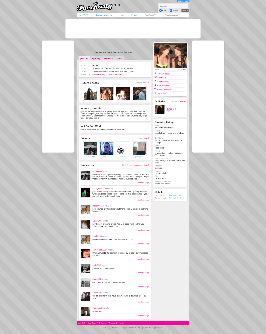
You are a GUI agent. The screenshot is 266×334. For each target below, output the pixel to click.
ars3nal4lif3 (97, 221)
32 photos (182, 70)
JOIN (187, 1)
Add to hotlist (162, 81)
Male (123, 15)
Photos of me (172, 109)
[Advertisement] (133, 28)
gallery (96, 58)
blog (119, 58)
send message (143, 183)
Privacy (121, 323)
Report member (164, 89)
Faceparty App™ (172, 15)
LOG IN (180, 1)
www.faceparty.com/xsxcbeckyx (106, 74)
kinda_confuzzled (100, 188)
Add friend (161, 77)
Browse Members (104, 15)
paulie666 (96, 279)
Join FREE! (83, 15)
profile (84, 58)
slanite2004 (97, 293)
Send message (163, 73)
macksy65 (97, 206)
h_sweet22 (90, 157)
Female (134, 15)
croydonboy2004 (99, 250)
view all (146, 83)
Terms (103, 323)
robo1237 (106, 157)
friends (108, 58)
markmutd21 (98, 308)
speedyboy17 (139, 157)
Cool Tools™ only (175, 195)
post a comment (136, 165)
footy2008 (96, 265)
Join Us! (81, 323)
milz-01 (123, 157)
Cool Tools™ (150, 15)
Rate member (163, 85)
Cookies (111, 323)
